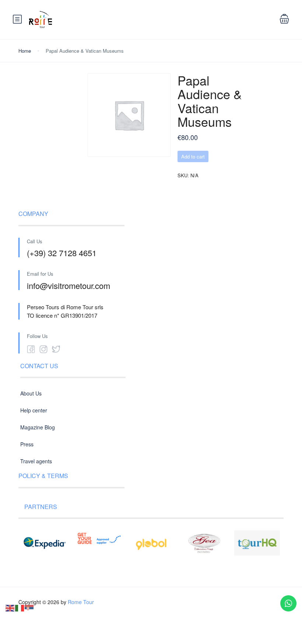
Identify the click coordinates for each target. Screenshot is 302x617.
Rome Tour (81, 602)
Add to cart (193, 156)
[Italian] (20, 607)
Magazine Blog (37, 427)
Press (27, 444)
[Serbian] (29, 607)
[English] (10, 607)
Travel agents (36, 461)
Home (24, 50)
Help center (33, 410)
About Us (31, 393)
